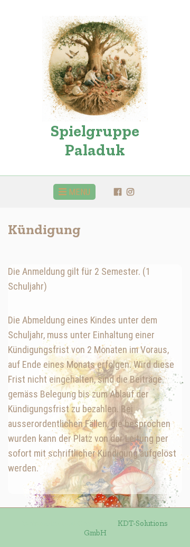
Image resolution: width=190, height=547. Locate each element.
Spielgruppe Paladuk (95, 141)
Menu (78, 192)
